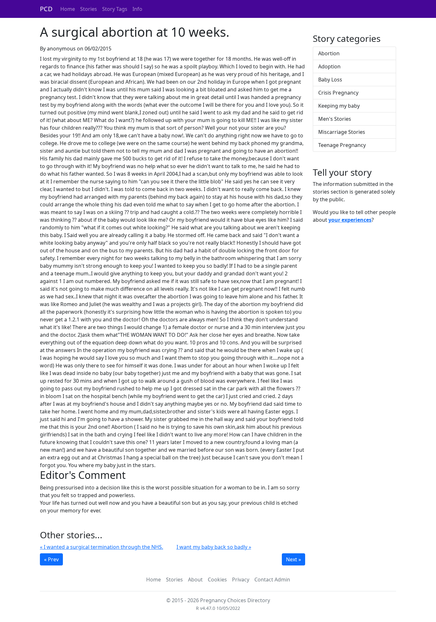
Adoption (329, 66)
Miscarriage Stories (341, 131)
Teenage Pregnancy (342, 145)
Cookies (217, 579)
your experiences (350, 219)
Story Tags (114, 8)
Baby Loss (330, 79)
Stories (88, 8)
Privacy (240, 579)
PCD (46, 8)
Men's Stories (334, 118)
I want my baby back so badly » (214, 546)
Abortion (329, 53)
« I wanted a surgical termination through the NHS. (101, 546)
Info (137, 8)
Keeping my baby (339, 105)
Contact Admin (272, 579)
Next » (293, 559)
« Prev (51, 559)
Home (67, 8)
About (195, 579)
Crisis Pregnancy (338, 92)
